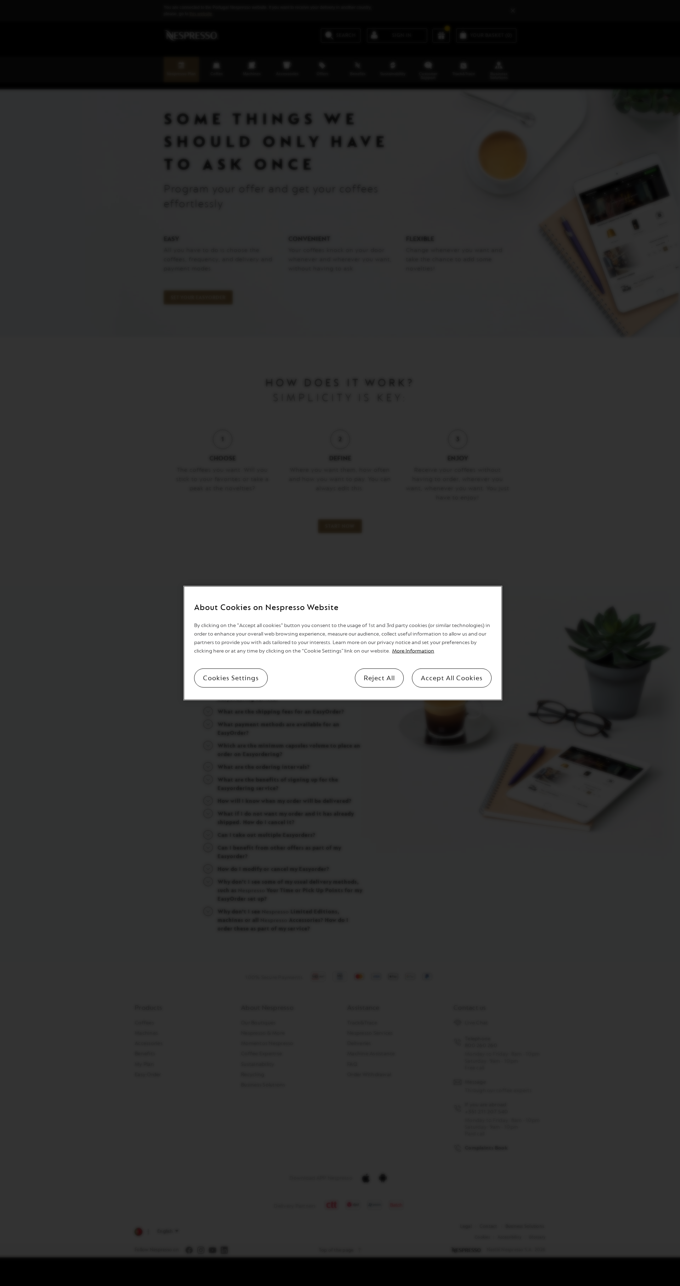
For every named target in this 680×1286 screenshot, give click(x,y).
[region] (342, 643)
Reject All (379, 677)
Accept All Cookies (452, 677)
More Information (413, 650)
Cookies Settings (231, 677)
